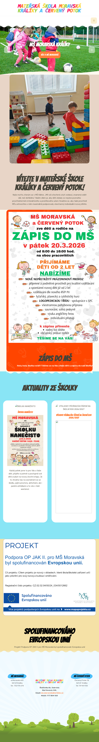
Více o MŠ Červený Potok (49, 55)
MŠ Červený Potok (49, 44)
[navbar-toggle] (94, 21)
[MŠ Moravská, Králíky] (49, 8)
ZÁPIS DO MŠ (55, 358)
